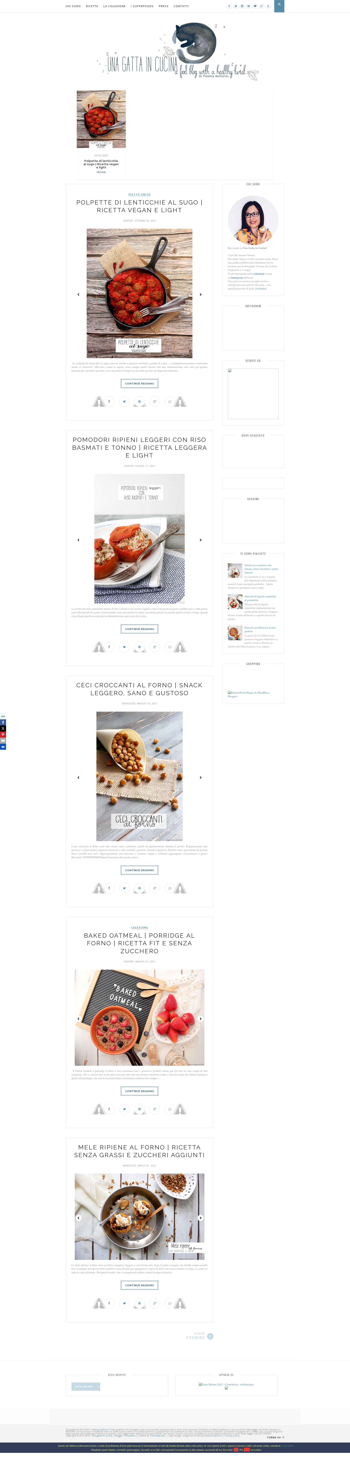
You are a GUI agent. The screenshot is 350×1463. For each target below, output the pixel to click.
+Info (247, 1449)
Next (200, 294)
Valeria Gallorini (100, 1429)
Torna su (274, 1437)
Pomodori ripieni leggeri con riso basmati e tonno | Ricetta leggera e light (139, 447)
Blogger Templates (125, 1435)
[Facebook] (3, 722)
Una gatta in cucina (102, 1435)
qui (261, 1431)
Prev (79, 294)
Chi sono (73, 6)
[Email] (3, 741)
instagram (237, 277)
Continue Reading (139, 383)
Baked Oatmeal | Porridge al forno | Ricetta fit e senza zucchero (139, 943)
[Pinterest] (3, 735)
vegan (101, 172)
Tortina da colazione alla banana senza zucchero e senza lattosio (261, 568)
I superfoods (142, 6)
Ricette (92, 6)
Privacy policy (232, 1435)
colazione (139, 927)
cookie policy (287, 1445)
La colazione (115, 6)
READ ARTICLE (101, 186)
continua (261, 288)
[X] (3, 728)
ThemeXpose (157, 1435)
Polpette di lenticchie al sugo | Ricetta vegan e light (101, 164)
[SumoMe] (3, 747)
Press (164, 6)
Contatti (181, 6)
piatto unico (140, 194)
